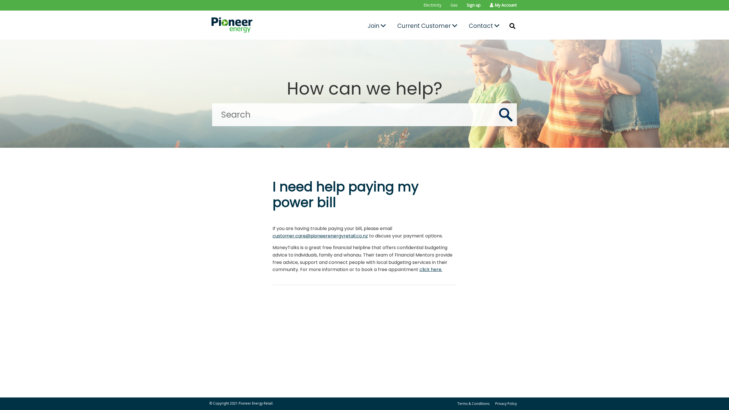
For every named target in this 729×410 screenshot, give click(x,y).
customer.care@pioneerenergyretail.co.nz (320, 236)
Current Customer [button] (424, 26)
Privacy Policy (506, 403)
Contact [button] (481, 26)
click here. (430, 269)
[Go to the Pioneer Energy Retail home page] (257, 25)
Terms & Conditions (473, 403)
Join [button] (374, 26)
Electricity (432, 5)
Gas (454, 5)
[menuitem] (432, 5)
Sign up (474, 5)
